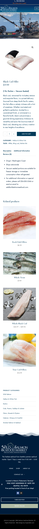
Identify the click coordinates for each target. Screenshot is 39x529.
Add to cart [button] (19, 235)
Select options (19, 316)
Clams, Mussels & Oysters (11, 413)
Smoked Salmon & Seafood (12, 423)
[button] (32, 47)
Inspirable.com (29, 523)
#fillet (10, 143)
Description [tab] (7, 151)
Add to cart (26, 134)
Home (5, 21)
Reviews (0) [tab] (7, 154)
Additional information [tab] (22, 151)
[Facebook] (17, 493)
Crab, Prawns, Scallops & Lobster (13, 408)
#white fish (23, 143)
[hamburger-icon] (36, 8)
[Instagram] (21, 493)
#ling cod (16, 143)
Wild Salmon (7, 394)
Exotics (5, 404)
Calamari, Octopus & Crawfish (12, 418)
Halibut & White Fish (16, 21)
